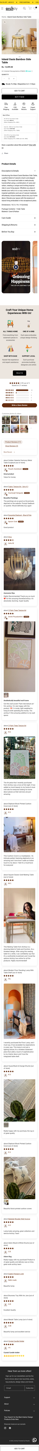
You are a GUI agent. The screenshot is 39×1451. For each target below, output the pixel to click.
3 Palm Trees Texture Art (17, 610)
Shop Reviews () (11, 446)
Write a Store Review (19, 405)
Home (4, 17)
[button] (24, 8)
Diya (10, 537)
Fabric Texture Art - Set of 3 (18, 487)
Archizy (16, 1441)
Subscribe (29, 1388)
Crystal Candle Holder (16, 1341)
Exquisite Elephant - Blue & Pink (19, 515)
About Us (19, 373)
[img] (19, 383)
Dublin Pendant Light (16, 1274)
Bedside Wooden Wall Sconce (19, 1219)
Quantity (5, 74)
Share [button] (6, 153)
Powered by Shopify (24, 1441)
